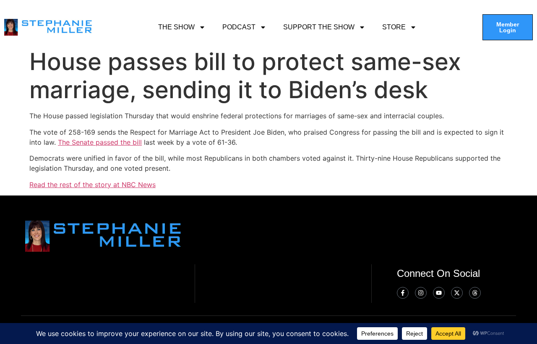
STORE (394, 27)
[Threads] (475, 293)
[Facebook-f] (403, 293)
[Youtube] (439, 293)
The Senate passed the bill (100, 142)
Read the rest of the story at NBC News (92, 184)
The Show (176, 27)
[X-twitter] (457, 293)
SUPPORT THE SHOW (319, 27)
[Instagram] (421, 293)
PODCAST (238, 27)
